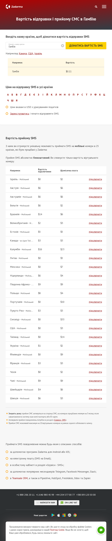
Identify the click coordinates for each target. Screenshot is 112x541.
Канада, (23, 53)
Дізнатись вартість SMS (86, 45)
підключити (95, 179)
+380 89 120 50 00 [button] (86, 494)
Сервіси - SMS (60, 420)
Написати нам (47, 502)
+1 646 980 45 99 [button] (45, 494)
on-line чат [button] (70, 502)
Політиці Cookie (57, 529)
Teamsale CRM (20, 478)
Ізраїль (38, 53)
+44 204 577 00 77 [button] (65, 494)
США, (31, 53)
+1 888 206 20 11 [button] (25, 494)
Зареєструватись (19, 113)
